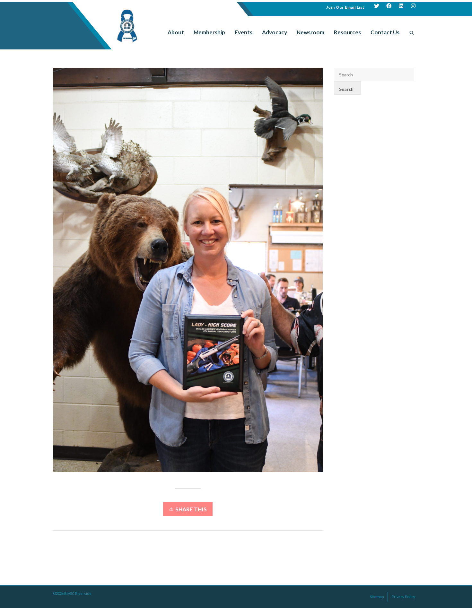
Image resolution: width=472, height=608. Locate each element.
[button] (345, 6)
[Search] (411, 32)
